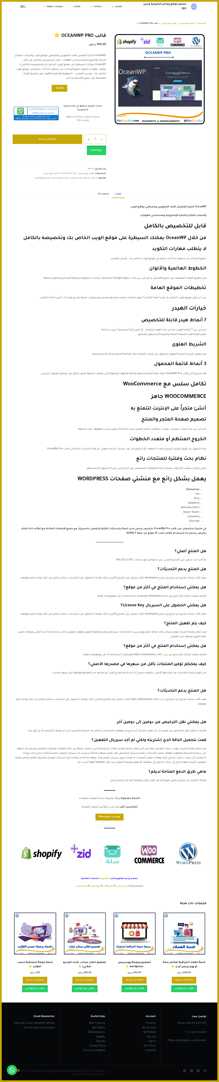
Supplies (100, 1037)
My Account (149, 1028)
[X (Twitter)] (198, 1070)
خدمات (94, 178)
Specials (100, 1041)
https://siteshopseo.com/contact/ (187, 1040)
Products (150, 1023)
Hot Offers (150, 1046)
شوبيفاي (95, 886)
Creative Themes (81, 1074)
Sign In (152, 1041)
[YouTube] (184, 1070)
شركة (86, 178)
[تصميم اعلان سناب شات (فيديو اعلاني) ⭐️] (84, 933)
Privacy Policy (97, 1046)
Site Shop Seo (69, 174)
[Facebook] (205, 1070)
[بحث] (24, 6)
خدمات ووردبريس (51, 174)
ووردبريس (121, 886)
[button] (59, 150)
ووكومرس (39, 178)
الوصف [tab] (118, 194)
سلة (110, 886)
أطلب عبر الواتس (184, 988)
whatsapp (96, 150)
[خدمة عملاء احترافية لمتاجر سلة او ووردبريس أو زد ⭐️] (184, 933)
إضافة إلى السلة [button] (184, 980)
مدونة (48, 178)
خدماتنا (98, 6)
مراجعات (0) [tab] (103, 194)
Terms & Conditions (94, 1050)
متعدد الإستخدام (60, 178)
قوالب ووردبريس (86, 174)
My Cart (151, 1037)
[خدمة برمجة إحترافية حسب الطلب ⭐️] (35, 933)
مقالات (76, 6)
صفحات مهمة (55, 6)
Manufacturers (96, 1032)
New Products (97, 1023)
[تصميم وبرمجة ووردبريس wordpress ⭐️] (134, 933)
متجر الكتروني (76, 178)
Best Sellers (98, 1028)
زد (104, 886)
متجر (165, 654)
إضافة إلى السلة (47, 139)
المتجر (118, 6)
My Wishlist (149, 1032)
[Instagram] (191, 1070)
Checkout (150, 1050)
